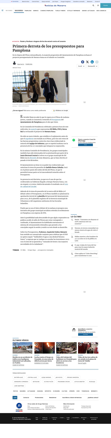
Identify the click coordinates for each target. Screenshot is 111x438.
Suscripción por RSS (86, 407)
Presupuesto (56, 120)
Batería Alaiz (18, 377)
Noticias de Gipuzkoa (50, 407)
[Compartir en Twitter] (87, 62)
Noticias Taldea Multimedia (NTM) (36, 409)
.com (15, 398)
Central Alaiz (32, 377)
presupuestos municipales (45, 250)
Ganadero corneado (21, 381)
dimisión (33, 158)
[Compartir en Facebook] (82, 62)
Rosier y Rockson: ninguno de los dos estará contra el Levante (43, 41)
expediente (29, 139)
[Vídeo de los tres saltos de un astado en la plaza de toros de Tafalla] (88, 348)
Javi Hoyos (59, 377)
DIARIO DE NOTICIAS (18, 365)
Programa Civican (64, 381)
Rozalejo (92, 381)
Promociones (39, 397)
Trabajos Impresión (86, 406)
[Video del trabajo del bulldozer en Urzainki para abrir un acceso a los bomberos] (66, 348)
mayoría (34, 129)
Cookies (62, 417)
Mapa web (66, 407)
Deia (29, 406)
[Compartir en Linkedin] (92, 62)
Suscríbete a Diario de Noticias (72, 397)
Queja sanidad (46, 377)
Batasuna (36, 381)
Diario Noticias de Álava (33, 407)
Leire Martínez (19, 386)
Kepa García (20, 64)
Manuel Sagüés (82, 363)
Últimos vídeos (21, 340)
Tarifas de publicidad (68, 409)
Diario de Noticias (49, 406)
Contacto (26, 397)
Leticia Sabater (79, 381)
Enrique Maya (32, 250)
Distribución (66, 406)
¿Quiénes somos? (93, 397)
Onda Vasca (48, 409)
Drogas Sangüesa (73, 377)
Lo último (76, 216)
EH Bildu (23, 250)
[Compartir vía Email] (97, 62)
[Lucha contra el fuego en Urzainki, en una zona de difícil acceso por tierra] (44, 348)
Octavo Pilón (48, 381)
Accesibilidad (75, 417)
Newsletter (52, 397)
